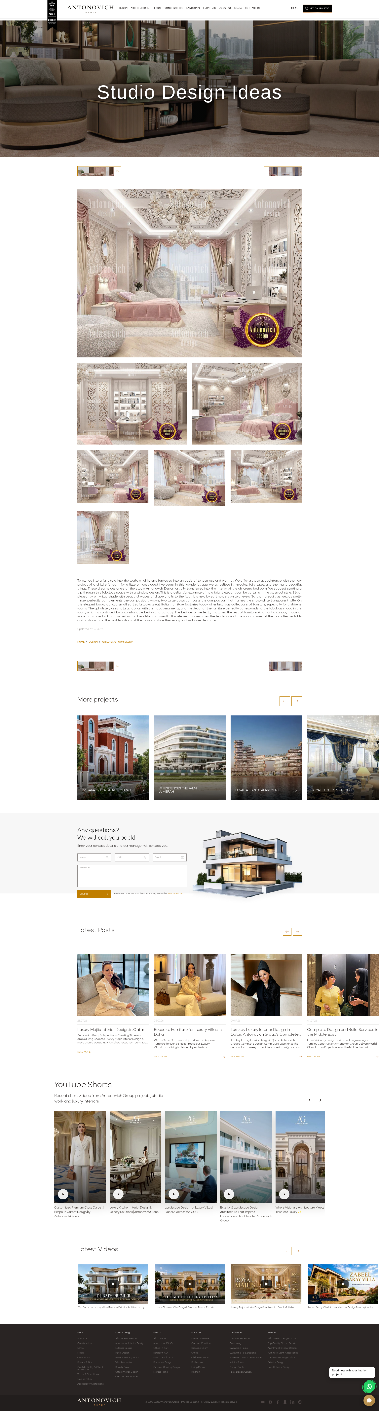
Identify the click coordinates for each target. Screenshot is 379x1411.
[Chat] (369, 1400)
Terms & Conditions (88, 1374)
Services (272, 1332)
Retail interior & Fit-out (128, 1358)
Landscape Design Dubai (281, 1358)
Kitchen (195, 1372)
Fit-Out (157, 1332)
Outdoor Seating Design (166, 1367)
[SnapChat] (285, 1402)
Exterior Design (123, 1348)
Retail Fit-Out (160, 1353)
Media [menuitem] (238, 8)
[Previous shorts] (309, 1100)
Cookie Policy (84, 1379)
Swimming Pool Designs (243, 1353)
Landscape (236, 1332)
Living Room (198, 1367)
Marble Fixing (160, 1372)
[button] (285, 701)
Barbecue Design (162, 1362)
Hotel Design (122, 1353)
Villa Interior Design (126, 1338)
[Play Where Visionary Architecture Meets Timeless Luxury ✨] (301, 1157)
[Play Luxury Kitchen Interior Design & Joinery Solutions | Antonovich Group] (135, 1157)
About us (82, 1338)
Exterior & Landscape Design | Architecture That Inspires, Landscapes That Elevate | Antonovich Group (246, 1214)
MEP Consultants (163, 1358)
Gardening (235, 1343)
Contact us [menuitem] (252, 8)
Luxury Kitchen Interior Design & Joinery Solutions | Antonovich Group (134, 1210)
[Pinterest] (300, 1402)
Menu (80, 1332)
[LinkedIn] (292, 1402)
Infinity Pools (237, 1362)
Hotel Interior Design (279, 1367)
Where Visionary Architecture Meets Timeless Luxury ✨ (300, 1210)
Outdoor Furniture (201, 1343)
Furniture (196, 1332)
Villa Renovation (124, 1362)
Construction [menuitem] (174, 8)
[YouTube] (263, 1402)
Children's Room (200, 1358)
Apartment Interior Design (129, 1343)
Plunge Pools (237, 1367)
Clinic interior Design (126, 1377)
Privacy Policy (175, 893)
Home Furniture (200, 1338)
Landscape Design (240, 1338)
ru (296, 8)
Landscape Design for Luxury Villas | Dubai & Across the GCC (189, 1210)
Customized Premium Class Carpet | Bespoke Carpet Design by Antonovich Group (78, 1212)
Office (194, 1353)
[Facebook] (278, 1402)
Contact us (83, 1358)
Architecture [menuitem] (140, 8)
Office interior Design (126, 1372)
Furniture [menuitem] (209, 8)
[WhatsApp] (369, 1386)
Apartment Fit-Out (163, 1343)
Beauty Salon (122, 1367)
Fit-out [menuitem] (156, 8)
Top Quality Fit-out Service (282, 1343)
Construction (84, 1343)
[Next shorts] (320, 1100)
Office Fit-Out (161, 1348)
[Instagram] (270, 1402)
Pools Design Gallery (241, 1372)
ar (292, 8)
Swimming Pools (239, 1348)
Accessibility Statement (90, 1384)
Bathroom (197, 1362)
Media (80, 1353)
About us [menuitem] (225, 8)
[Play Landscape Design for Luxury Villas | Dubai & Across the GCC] (191, 1157)
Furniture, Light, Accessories (283, 1353)
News (80, 1348)
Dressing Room (199, 1348)
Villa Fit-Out (160, 1338)
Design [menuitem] (123, 8)
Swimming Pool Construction (246, 1358)
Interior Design (123, 1332)
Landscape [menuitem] (193, 8)
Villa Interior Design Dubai (282, 1338)
